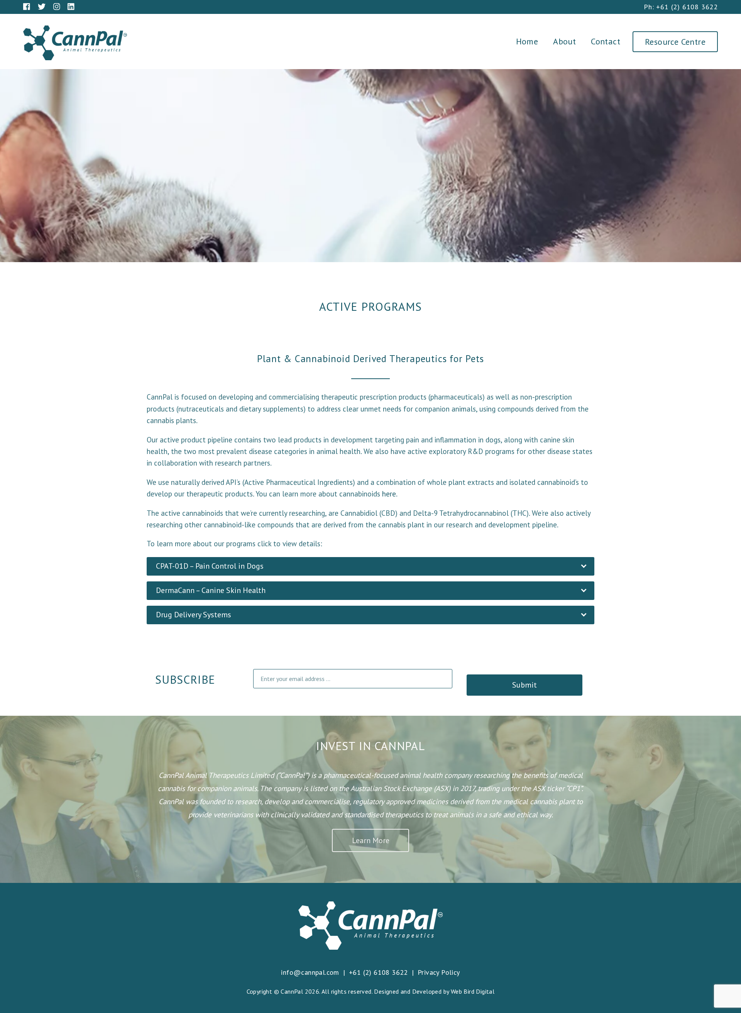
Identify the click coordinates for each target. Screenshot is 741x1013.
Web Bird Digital (472, 991)
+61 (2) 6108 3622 (687, 6)
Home (527, 41)
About (564, 41)
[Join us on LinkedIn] (71, 7)
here (389, 493)
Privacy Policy (439, 972)
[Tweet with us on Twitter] (42, 7)
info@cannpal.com (310, 972)
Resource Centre (675, 41)
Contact (605, 41)
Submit (524, 685)
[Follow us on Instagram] (56, 7)
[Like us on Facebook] (26, 7)
